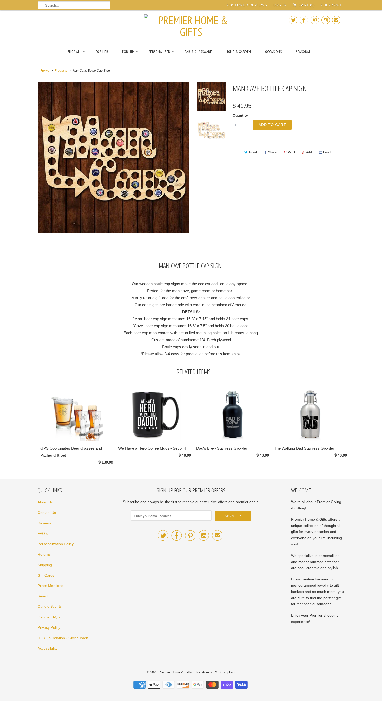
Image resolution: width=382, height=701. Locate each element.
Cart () (306, 5)
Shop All (75, 51)
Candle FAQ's (49, 617)
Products (61, 70)
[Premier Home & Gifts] (191, 26)
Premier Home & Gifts (175, 672)
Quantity (240, 115)
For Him (128, 51)
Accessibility (47, 648)
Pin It (291, 152)
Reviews (44, 523)
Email (327, 152)
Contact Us (47, 513)
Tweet (253, 152)
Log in (279, 5)
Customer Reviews (247, 5)
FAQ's (43, 533)
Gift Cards (46, 575)
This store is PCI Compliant (214, 672)
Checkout (331, 5)
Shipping (45, 565)
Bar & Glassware (198, 51)
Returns (44, 554)
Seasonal (303, 51)
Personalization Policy (56, 544)
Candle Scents (50, 606)
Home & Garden (238, 51)
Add (309, 152)
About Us (45, 502)
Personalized (159, 51)
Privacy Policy (49, 627)
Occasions (273, 51)
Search (43, 596)
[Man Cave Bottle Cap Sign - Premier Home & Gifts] (113, 157)
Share (272, 152)
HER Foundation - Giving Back (63, 638)
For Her (102, 51)
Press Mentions (50, 586)
